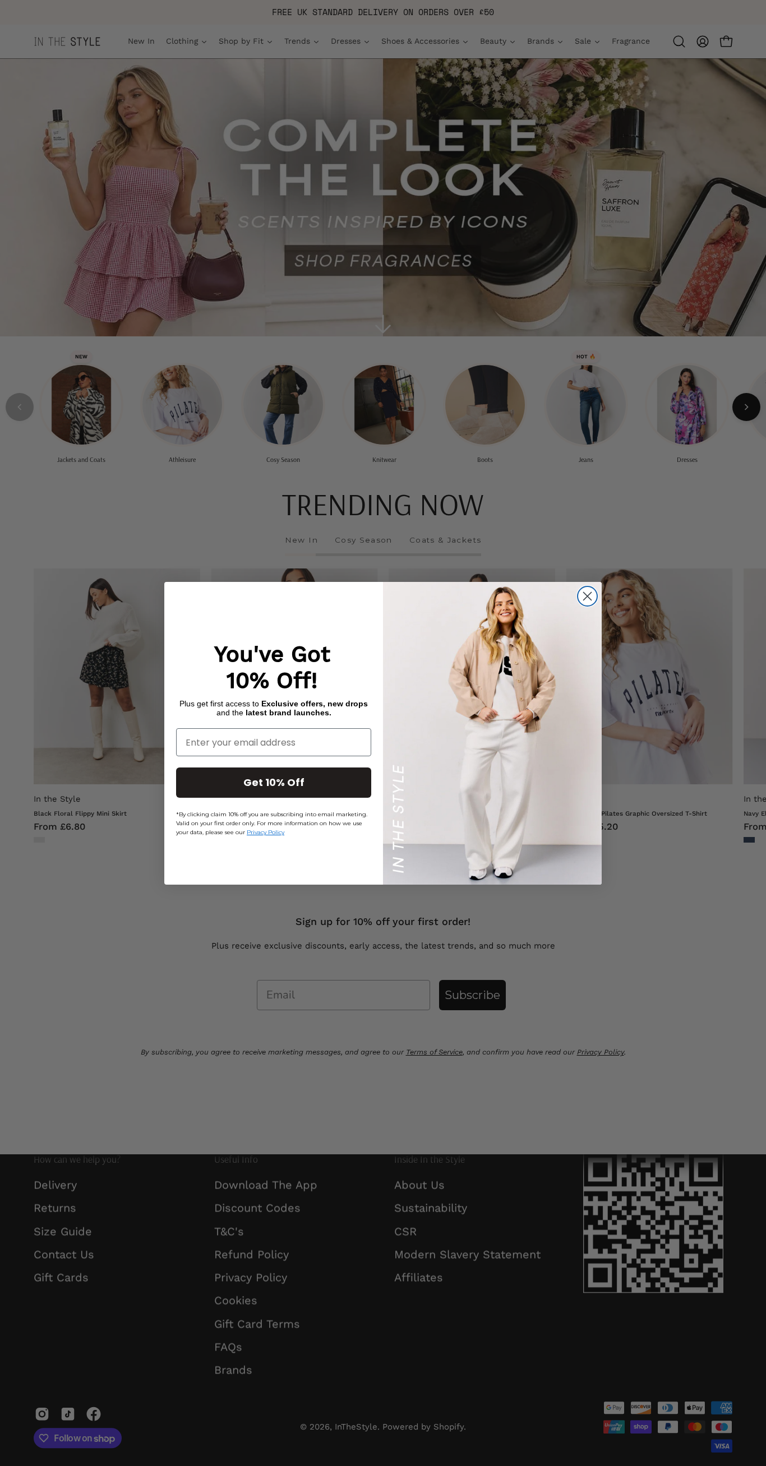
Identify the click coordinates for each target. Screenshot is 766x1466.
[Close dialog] (587, 596)
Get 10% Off (273, 782)
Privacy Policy (265, 832)
